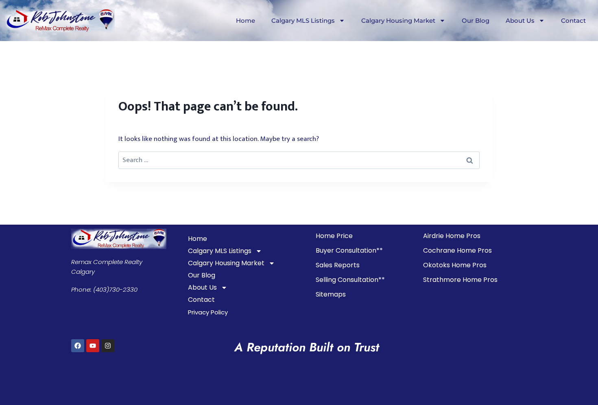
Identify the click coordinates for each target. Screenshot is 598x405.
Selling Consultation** (350, 279)
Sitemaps (331, 294)
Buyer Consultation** (349, 250)
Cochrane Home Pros (457, 250)
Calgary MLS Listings (303, 20)
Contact (573, 20)
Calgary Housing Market (398, 20)
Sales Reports (338, 265)
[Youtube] (92, 345)
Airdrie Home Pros (451, 235)
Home (245, 20)
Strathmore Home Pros (460, 279)
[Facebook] (77, 345)
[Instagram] (107, 345)
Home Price (334, 235)
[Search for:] (299, 160)
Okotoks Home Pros (455, 265)
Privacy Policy (208, 312)
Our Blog (475, 20)
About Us (520, 20)
